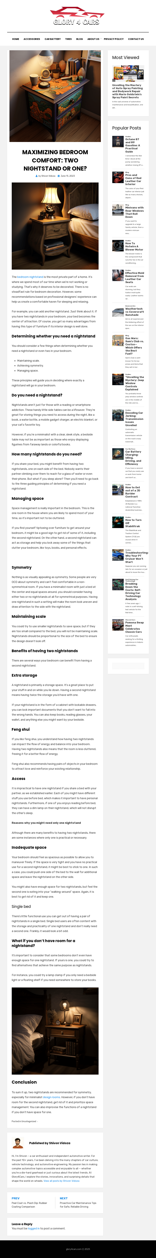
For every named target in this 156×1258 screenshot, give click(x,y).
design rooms (51, 1097)
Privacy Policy (114, 39)
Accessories (32, 39)
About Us (93, 39)
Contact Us (136, 39)
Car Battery (53, 39)
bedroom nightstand (30, 277)
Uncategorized (28, 1121)
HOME (15, 39)
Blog (79, 39)
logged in (34, 1228)
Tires (68, 39)
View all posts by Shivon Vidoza (61, 1180)
